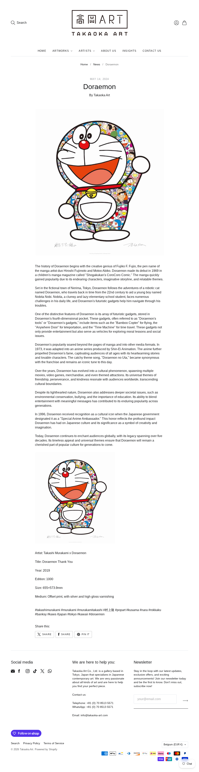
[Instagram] (28, 672)
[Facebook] (19, 672)
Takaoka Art (26, 749)
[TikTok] (35, 672)
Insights (129, 50)
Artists (85, 50)
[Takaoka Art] (99, 22)
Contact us (152, 50)
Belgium (173, 744)
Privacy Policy (31, 743)
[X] (42, 672)
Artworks (60, 50)
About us (108, 50)
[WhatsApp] (50, 672)
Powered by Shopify (46, 749)
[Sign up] (185, 700)
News (96, 64)
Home (42, 50)
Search (15, 743)
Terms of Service (54, 743)
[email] (13, 672)
